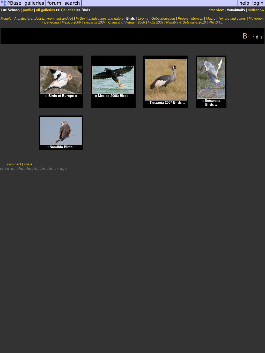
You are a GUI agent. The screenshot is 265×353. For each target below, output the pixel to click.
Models (6, 18)
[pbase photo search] (72, 6)
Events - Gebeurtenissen (156, 18)
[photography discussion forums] (54, 6)
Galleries (68, 10)
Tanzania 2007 (94, 22)
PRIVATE (216, 22)
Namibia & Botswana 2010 (186, 22)
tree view (216, 10)
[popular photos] (160, 6)
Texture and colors (232, 18)
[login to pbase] (258, 6)
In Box (81, 18)
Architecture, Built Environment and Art (43, 18)
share (28, 164)
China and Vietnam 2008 (126, 22)
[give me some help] (244, 6)
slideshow (256, 10)
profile (28, 10)
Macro (210, 18)
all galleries (45, 10)
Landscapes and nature (106, 18)
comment (14, 164)
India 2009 (155, 22)
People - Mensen (190, 18)
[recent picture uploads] (34, 6)
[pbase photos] (11, 6)
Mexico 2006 (71, 22)
